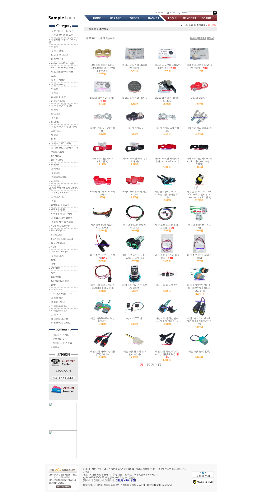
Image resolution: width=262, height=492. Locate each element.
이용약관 (110, 480)
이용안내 (99, 480)
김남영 (132, 477)
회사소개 (88, 480)
